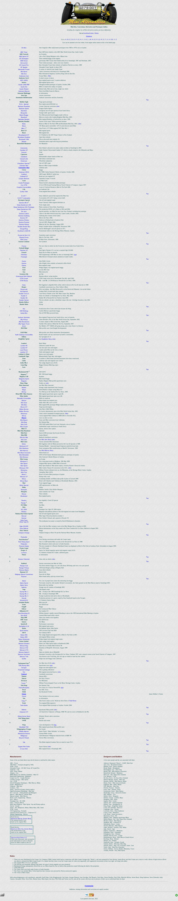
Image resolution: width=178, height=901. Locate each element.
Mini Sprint (23, 463)
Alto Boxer (24, 71)
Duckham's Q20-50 (24, 231)
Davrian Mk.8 (23, 202)
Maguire (24, 381)
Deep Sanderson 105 (24, 205)
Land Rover (24, 350)
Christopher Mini (23, 167)
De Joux (24, 211)
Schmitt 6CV (24, 600)
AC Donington (23, 58)
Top (147, 100)
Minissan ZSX (23, 468)
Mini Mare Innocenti (24, 453)
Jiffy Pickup (24, 319)
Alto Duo (24, 74)
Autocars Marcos (23, 91)
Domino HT (24, 218)
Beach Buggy (24, 115)
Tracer (23, 683)
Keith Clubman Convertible (24, 335)
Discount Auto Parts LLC (19, 837)
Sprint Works (24, 630)
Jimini (24, 326)
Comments (89, 886)
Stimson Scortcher (24, 654)
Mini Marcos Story (47, 450)
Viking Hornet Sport (24, 716)
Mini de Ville (24, 437)
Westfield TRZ (24, 727)
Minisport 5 (24, 461)
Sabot (24, 581)
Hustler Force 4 (24, 293)
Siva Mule (24, 615)
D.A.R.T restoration (24, 198)
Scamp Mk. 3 (24, 596)
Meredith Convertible (24, 398)
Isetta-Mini (23, 313)
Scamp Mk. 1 (24, 591)
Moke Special (24, 485)
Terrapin (24, 667)
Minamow (24, 413)
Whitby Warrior (24, 731)
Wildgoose (23, 736)
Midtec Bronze (24, 411)
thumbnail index (88, 33)
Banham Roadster (24, 106)
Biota (24, 124)
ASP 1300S (24, 80)
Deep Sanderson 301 (24, 209)
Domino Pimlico (24, 220)
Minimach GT (24, 446)
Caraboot (24, 156)
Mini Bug (24, 422)
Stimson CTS (24, 650)
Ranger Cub (24, 566)
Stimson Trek (24, 656)
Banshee (24, 111)
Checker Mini (24, 165)
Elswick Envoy (24, 237)
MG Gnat (24, 402)
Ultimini (24, 709)
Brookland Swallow (24, 137)
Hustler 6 (24, 296)
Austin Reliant (23, 89)
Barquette (24, 113)
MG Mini (24, 405)
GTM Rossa (24, 280)
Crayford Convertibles (24, 187)
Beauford (24, 117)
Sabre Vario (24, 585)
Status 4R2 (24, 637)
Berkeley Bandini (23, 119)
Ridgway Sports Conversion (24, 574)
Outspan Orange (23, 533)
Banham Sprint (24, 108)
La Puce (24, 552)
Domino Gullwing (23, 216)
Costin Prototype (24, 183)
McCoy (24, 392)
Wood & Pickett (24, 738)
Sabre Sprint (24, 583)
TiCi (24, 672)
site (58, 106)
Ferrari (24, 246)
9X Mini (24, 48)
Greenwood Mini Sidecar (24, 276)
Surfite (24, 659)
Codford (24, 174)
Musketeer (23, 496)
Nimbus (23, 511)
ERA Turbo (23, 239)
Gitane (24, 265)
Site (49, 76)
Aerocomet (24, 63)
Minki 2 (24, 474)
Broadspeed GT (24, 135)
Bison (24, 126)
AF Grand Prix (24, 65)
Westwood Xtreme (24, 733)
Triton (23, 701)
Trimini (24, 696)
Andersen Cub (24, 76)
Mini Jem (24, 439)
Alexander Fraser (24, 69)
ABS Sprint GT (24, 56)
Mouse (24, 494)
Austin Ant (24, 87)
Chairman (24, 161)
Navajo (23, 503)
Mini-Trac (24, 472)
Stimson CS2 (24, 648)
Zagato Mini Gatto (24, 746)
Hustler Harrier (24, 300)
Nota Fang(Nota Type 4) (23, 521)
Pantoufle (24, 537)
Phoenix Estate (24, 546)
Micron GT (23, 407)
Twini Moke (24, 705)
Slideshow (89, 36)
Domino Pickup (24, 224)
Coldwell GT (24, 176)
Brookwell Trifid (24, 139)
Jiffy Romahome (24, 322)
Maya (24, 390)
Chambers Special (23, 163)
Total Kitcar (72, 701)
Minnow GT (24, 476)
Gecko (24, 261)
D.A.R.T (23, 196)
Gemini (24, 263)
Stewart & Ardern (23, 643)
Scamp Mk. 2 (24, 594)
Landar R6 (23, 345)
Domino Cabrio (24, 213)
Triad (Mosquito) (24, 687)
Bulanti (24, 141)
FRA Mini (24, 255)
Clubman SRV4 (24, 172)
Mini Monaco (24, 457)
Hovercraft (23, 289)
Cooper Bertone (24, 178)
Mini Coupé (24, 426)
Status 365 (23, 635)
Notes (97, 33)
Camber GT (24, 150)
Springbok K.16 (24, 626)
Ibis (24, 309)
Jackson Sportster (24, 317)
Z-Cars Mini (24, 749)
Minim (24, 444)
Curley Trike (24, 191)
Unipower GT (24, 712)
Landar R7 (23, 348)
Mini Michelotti (24, 455)
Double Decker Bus (24, 226)
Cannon (23, 152)
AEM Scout (24, 61)
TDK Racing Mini (23, 665)
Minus (24, 479)
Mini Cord (24, 424)
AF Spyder (23, 67)
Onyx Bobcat (24, 528)
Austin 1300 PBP (23, 84)
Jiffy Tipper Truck (23, 324)
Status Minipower (24, 639)
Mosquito (24, 489)
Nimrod (24, 516)
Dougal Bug (24, 229)
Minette (24, 418)
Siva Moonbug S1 (24, 613)
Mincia (24, 416)
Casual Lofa (24, 159)
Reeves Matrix (24, 570)
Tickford (24, 674)
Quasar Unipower (24, 559)
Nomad (24, 518)
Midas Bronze (23, 409)
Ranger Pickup (24, 568)
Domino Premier (24, 222)
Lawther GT (24, 352)
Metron (24, 400)
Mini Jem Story (46, 439)
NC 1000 (24, 509)
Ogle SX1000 (24, 526)
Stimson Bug (24, 646)
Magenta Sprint (24, 379)
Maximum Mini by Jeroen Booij (21, 818)
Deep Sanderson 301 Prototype (24, 207)
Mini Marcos (24, 450)
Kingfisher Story (47, 339)
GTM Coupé (24, 278)
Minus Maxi (24, 481)
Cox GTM (24, 185)
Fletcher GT (24, 250)
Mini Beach (24, 420)
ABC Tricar (23, 52)
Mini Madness (23, 448)
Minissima (24, 470)
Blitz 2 (23, 128)
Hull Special (24, 291)
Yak (24, 742)
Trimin (24, 694)
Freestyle (24, 257)
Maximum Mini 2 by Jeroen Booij (21, 829)
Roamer (24, 576)
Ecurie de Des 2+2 (24, 235)
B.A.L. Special (23, 104)
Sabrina (23, 587)
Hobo (24, 285)
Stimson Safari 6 (24, 652)
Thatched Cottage (24, 670)
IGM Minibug (24, 311)
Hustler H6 (23, 298)
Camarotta (23, 148)
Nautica (23, 500)
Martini (24, 387)
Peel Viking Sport (23, 542)
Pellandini (24, 544)
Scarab (24, 598)
